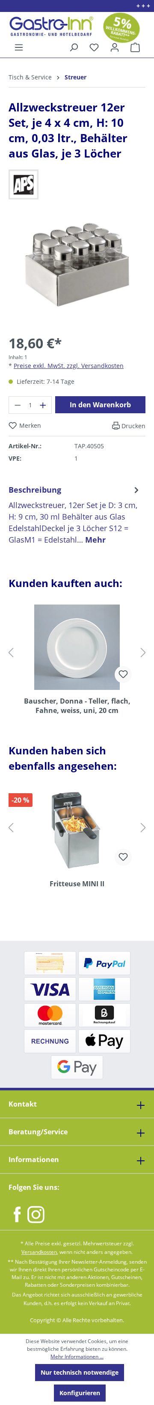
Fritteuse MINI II (77, 883)
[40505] (77, 264)
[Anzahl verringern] (18, 405)
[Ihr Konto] (114, 47)
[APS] (77, 184)
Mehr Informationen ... (77, 1356)
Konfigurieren (79, 1393)
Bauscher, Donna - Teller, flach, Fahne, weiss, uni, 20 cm (77, 705)
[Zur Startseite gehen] (48, 26)
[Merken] (123, 674)
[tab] (75, 515)
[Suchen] (73, 47)
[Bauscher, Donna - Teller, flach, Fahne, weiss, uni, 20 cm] (77, 647)
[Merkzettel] (94, 47)
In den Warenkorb (100, 404)
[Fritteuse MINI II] (77, 830)
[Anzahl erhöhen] (43, 405)
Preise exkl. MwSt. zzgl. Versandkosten (69, 366)
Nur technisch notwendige (79, 1372)
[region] (77, 271)
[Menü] (19, 47)
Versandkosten (39, 1252)
